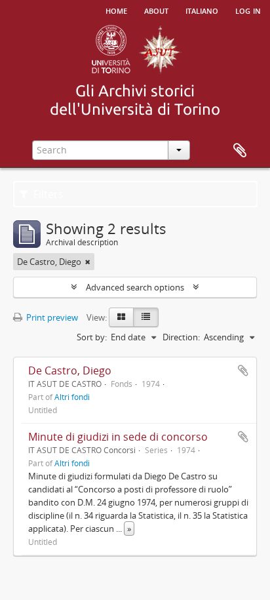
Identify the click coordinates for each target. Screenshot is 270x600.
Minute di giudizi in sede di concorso (118, 437)
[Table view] (146, 317)
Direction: (181, 337)
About (156, 10)
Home (116, 10)
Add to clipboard (243, 370)
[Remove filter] (87, 261)
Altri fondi (72, 396)
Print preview (51, 317)
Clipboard (239, 150)
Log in (248, 10)
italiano (201, 10)
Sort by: (92, 337)
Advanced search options (135, 287)
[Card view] (121, 317)
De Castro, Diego (69, 370)
